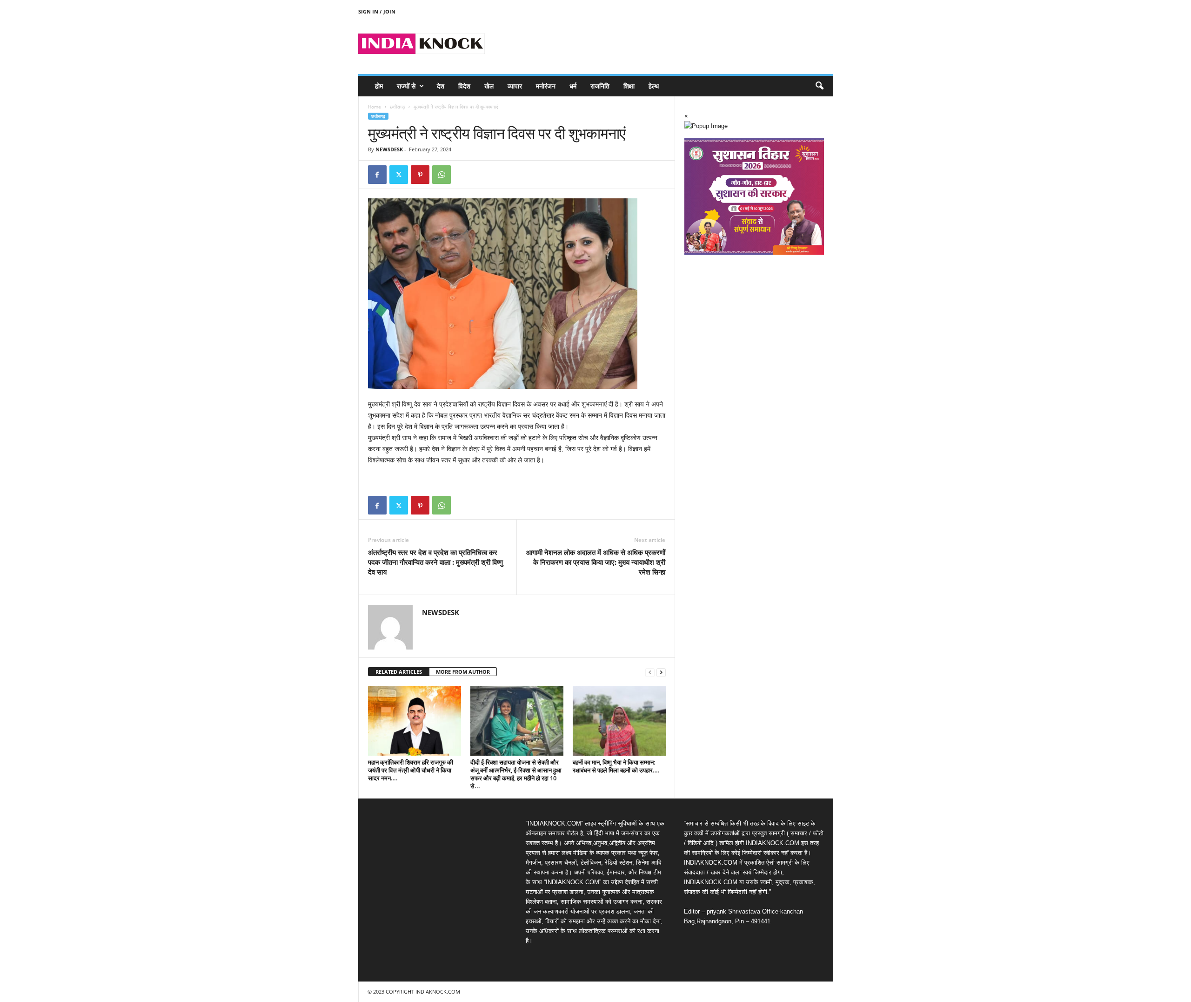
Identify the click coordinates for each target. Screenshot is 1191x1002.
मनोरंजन (545, 85)
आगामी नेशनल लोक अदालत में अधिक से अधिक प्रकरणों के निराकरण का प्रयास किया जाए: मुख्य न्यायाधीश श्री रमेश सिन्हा (595, 562)
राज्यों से (406, 85)
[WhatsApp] (441, 174)
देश (440, 85)
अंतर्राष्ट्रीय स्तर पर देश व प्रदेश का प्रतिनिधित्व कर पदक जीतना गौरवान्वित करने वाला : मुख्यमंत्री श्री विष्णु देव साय (435, 562)
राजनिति (599, 85)
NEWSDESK (389, 149)
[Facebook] (377, 174)
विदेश (464, 85)
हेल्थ (654, 85)
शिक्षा (629, 85)
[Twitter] (398, 174)
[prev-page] (650, 672)
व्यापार (515, 85)
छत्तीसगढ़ (397, 106)
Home (374, 106)
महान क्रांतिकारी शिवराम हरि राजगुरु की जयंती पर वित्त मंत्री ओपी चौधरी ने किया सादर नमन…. (410, 770)
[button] (819, 86)
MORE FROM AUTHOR (463, 671)
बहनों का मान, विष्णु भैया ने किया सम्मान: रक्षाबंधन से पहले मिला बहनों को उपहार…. (616, 766)
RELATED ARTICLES (398, 671)
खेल (489, 85)
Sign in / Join (376, 11)
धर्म (572, 85)
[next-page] (661, 672)
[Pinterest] (420, 174)
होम (379, 85)
